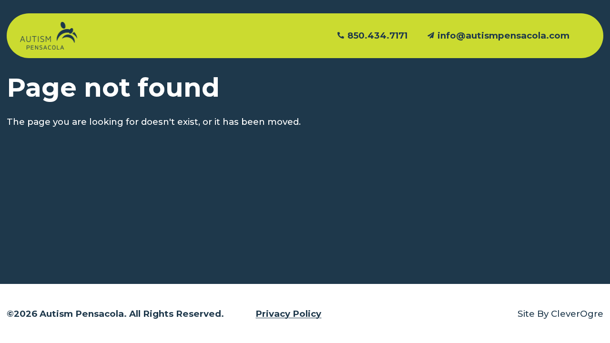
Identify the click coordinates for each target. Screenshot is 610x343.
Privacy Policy (288, 313)
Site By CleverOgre (560, 313)
